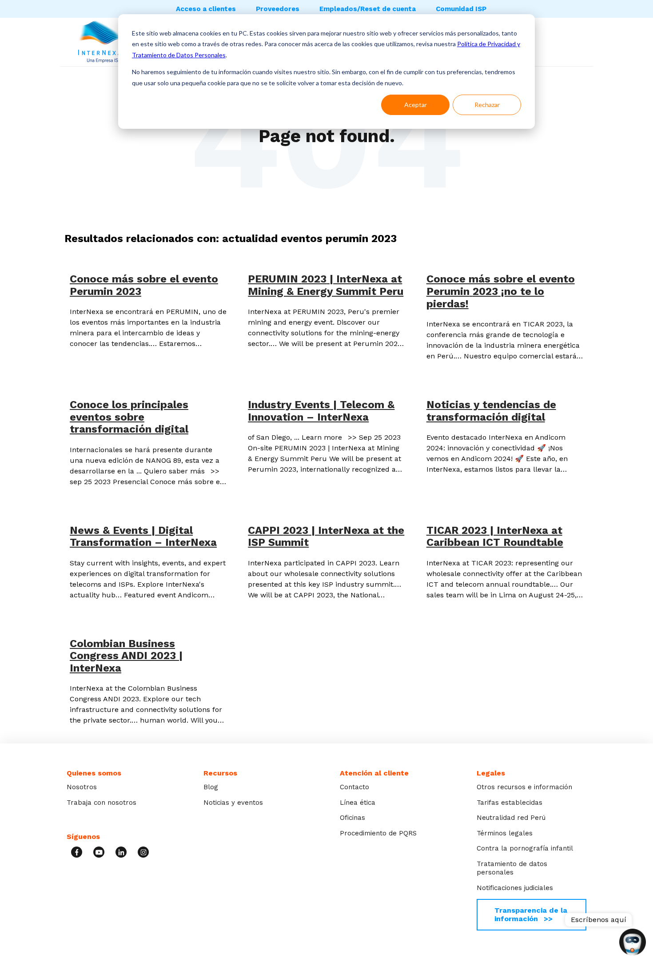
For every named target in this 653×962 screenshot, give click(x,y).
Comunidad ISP (461, 9)
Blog (210, 787)
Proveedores (277, 9)
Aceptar (415, 104)
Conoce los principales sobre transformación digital (129, 416)
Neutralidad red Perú (511, 818)
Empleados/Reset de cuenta (367, 9)
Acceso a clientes (206, 9)
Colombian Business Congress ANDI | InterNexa (126, 655)
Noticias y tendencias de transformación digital (491, 410)
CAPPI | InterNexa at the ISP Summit (326, 536)
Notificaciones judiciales (515, 888)
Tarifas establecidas (509, 803)
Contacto (354, 787)
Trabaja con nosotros (101, 803)
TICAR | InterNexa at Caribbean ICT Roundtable (494, 536)
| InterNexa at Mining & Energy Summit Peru (325, 285)
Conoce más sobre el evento (144, 285)
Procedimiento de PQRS (378, 833)
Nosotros (82, 787)
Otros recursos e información (524, 787)
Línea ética (357, 803)
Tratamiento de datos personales (512, 868)
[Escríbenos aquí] (633, 943)
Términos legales (505, 833)
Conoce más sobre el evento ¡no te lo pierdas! (500, 291)
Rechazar (487, 104)
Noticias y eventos (233, 803)
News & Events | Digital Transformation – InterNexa (143, 536)
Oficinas (352, 818)
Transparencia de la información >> (530, 914)
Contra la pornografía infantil (525, 848)
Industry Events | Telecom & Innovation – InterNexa (321, 410)
